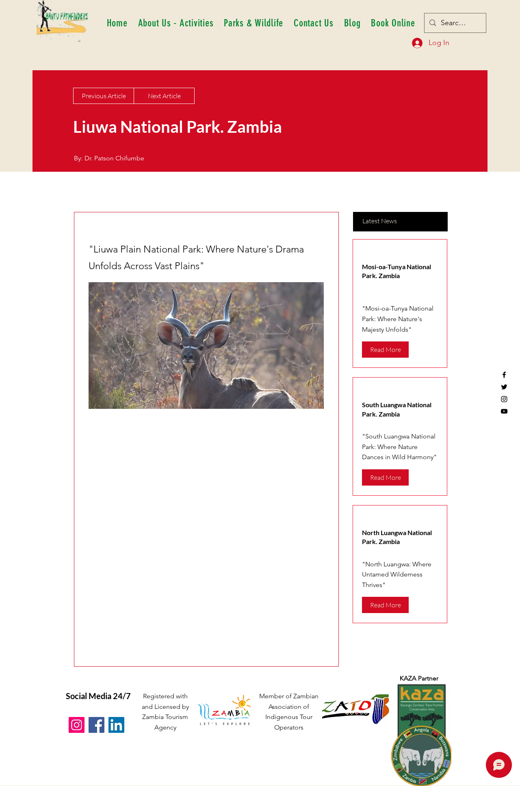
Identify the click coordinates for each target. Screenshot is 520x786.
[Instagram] (504, 399)
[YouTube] (504, 411)
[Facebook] (504, 375)
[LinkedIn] (116, 725)
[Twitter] (504, 387)
